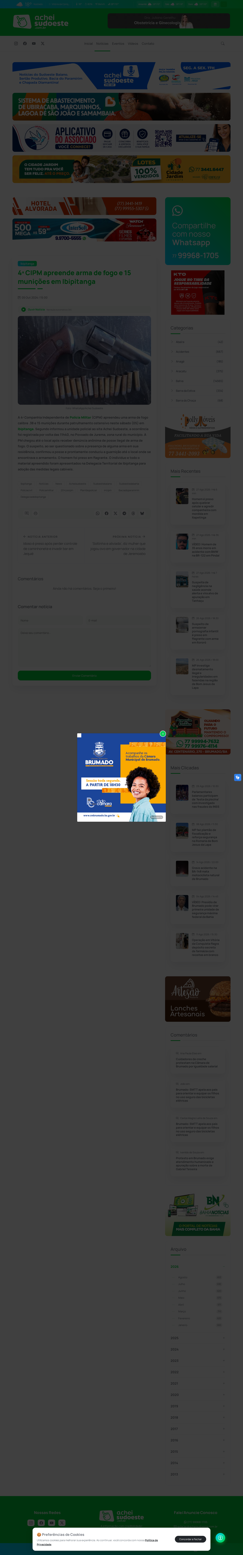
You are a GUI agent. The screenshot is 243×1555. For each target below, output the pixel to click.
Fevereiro (199, 1318)
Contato (148, 43)
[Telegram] (124, 514)
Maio (199, 1298)
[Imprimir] (35, 514)
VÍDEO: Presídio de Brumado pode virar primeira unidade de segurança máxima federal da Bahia (205, 909)
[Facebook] (24, 44)
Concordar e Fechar (190, 1539)
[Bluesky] (142, 514)
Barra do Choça (199, 400)
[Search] (222, 43)
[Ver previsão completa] (215, 4)
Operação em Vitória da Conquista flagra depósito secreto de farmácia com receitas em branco (206, 947)
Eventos (118, 43)
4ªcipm (108, 490)
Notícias (102, 43)
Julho (199, 1284)
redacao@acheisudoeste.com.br (197, 1526)
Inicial (88, 43)
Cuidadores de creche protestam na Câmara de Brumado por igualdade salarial (197, 1062)
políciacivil (26, 490)
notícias (43, 483)
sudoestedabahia (129, 483)
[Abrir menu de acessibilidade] (220, 1538)
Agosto (199, 1277)
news (59, 483)
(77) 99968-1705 (197, 1522)
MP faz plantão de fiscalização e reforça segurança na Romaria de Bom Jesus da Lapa (205, 837)
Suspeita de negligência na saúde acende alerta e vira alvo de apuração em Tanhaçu (205, 591)
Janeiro (199, 1325)
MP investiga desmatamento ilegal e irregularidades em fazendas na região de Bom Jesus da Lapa (205, 677)
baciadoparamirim (129, 490)
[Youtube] (33, 44)
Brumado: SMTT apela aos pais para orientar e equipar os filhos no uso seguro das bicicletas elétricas (197, 1095)
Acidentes (199, 352)
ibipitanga (26, 483)
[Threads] (133, 514)
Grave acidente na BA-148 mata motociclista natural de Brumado (205, 873)
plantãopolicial (88, 490)
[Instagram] (16, 44)
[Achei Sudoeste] (40, 22)
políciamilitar (46, 490)
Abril (199, 1304)
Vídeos (133, 43)
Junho (199, 1291)
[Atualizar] (224, 4)
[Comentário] (26, 514)
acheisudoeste (77, 483)
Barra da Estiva (199, 391)
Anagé (199, 361)
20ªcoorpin (67, 490)
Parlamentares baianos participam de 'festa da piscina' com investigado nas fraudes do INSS (205, 799)
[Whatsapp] (97, 514)
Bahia (199, 381)
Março (199, 1311)
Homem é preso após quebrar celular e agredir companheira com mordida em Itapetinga (204, 508)
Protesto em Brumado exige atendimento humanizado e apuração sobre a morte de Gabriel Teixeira (195, 1163)
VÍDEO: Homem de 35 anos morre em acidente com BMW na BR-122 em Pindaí (205, 549)
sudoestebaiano (102, 483)
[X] (42, 44)
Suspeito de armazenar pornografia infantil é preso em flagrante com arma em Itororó (205, 633)
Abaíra (199, 342)
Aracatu (199, 371)
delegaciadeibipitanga (33, 496)
